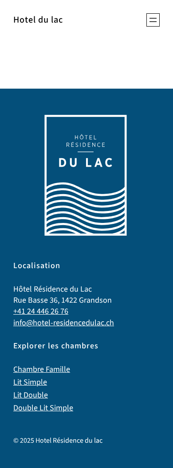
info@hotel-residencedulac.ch (63, 322)
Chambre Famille (41, 369)
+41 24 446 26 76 (40, 311)
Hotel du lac (38, 19)
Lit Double (30, 395)
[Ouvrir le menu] (153, 20)
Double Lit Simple (43, 407)
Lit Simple (30, 382)
